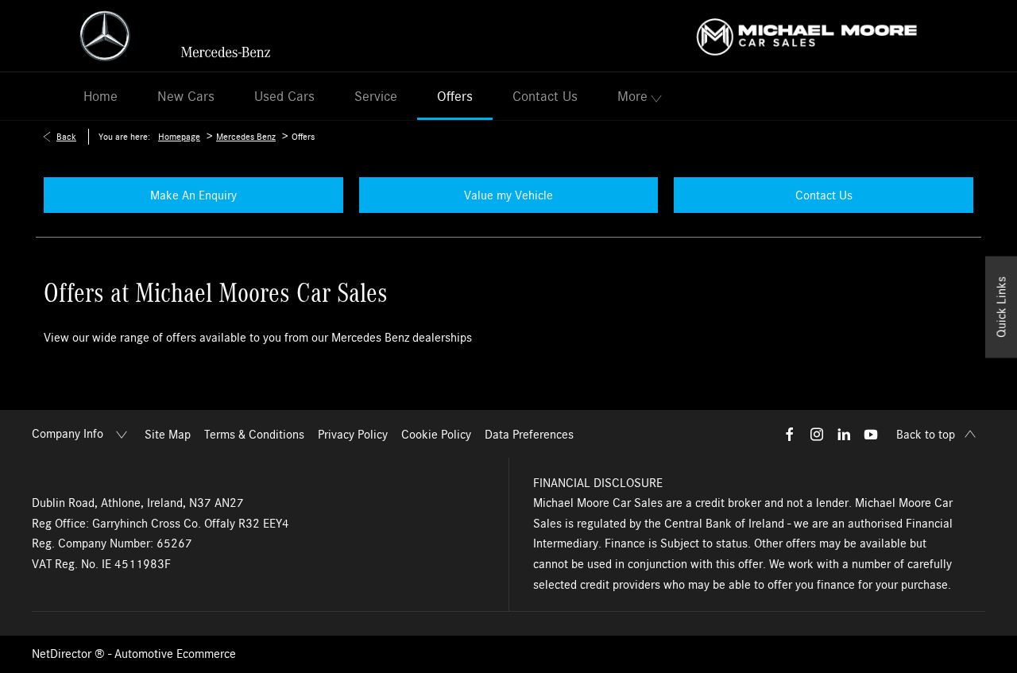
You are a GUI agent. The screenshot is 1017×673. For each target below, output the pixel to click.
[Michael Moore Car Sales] (807, 35)
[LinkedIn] (843, 434)
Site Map (168, 434)
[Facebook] (789, 434)
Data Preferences (529, 434)
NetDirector (63, 654)
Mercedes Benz (246, 136)
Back (66, 136)
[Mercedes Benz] (175, 35)
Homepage (179, 136)
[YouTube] (870, 434)
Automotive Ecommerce (175, 654)
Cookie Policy (436, 434)
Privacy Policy (353, 434)
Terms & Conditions (254, 434)
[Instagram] (816, 434)
